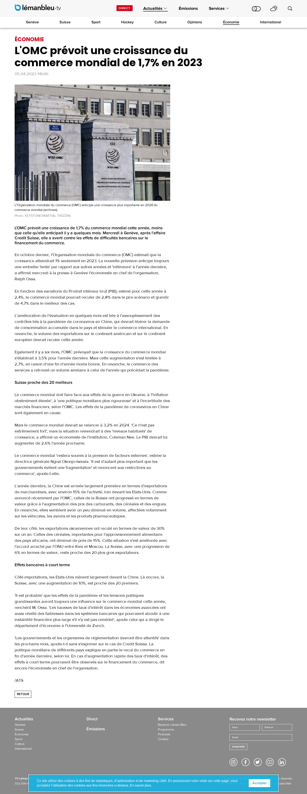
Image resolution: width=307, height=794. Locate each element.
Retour (23, 694)
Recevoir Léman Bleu (172, 725)
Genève (32, 22)
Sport (95, 22)
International (270, 22)
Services (217, 8)
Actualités (152, 8)
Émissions (188, 8)
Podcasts (164, 734)
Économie (231, 22)
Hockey (127, 22)
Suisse (65, 22)
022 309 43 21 (24, 783)
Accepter (259, 783)
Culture (161, 22)
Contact (163, 739)
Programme (166, 730)
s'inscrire (238, 746)
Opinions (194, 22)
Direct (125, 8)
